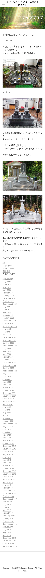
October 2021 (8, 398)
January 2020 (8, 443)
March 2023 (8, 356)
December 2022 (9, 362)
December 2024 (9, 320)
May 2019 (7, 460)
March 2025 (8, 315)
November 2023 (9, 340)
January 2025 (8, 317)
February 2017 (9, 515)
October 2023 (8, 343)
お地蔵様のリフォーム (19, 35)
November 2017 (9, 493)
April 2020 (7, 437)
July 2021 (7, 407)
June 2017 (7, 507)
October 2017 (8, 496)
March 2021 (8, 418)
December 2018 (9, 471)
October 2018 (8, 476)
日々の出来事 (8, 268)
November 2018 (9, 473)
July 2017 (7, 504)
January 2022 (8, 390)
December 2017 (9, 490)
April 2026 (7, 290)
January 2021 (8, 421)
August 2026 (8, 278)
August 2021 (8, 404)
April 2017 (7, 510)
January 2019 (8, 468)
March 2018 (8, 487)
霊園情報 (6, 271)
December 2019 (9, 446)
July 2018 (7, 485)
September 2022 (10, 370)
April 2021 (7, 415)
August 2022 (8, 373)
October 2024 (8, 323)
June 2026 (7, 284)
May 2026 (7, 287)
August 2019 (8, 454)
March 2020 (8, 440)
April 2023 (7, 354)
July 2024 (7, 329)
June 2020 (7, 432)
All (4, 262)
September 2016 (10, 524)
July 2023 (7, 348)
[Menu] (4, 4)
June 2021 (7, 409)
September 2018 (10, 479)
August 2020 (8, 426)
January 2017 (8, 518)
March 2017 (8, 512)
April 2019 (7, 462)
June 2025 (7, 309)
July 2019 (7, 457)
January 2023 (8, 359)
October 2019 (8, 451)
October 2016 (8, 521)
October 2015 (8, 543)
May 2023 (7, 351)
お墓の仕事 (7, 265)
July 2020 (7, 429)
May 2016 (7, 532)
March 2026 (8, 292)
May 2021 (7, 412)
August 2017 (8, 501)
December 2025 (9, 298)
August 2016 (8, 526)
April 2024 (7, 334)
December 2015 (9, 538)
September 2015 (10, 546)
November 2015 (9, 540)
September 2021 (10, 401)
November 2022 (9, 365)
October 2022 (8, 368)
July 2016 (7, 529)
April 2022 (7, 384)
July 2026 (7, 281)
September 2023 (10, 345)
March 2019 (8, 465)
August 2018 (8, 482)
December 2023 (9, 337)
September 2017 (10, 499)
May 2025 (7, 312)
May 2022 (7, 382)
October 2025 (8, 301)
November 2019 (9, 448)
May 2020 (7, 434)
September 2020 (10, 423)
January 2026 (8, 295)
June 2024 (7, 331)
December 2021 (9, 393)
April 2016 (7, 535)
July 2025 (7, 306)
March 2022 (8, 387)
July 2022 (7, 376)
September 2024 (10, 326)
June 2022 (7, 379)
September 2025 (10, 304)
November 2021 (9, 395)
